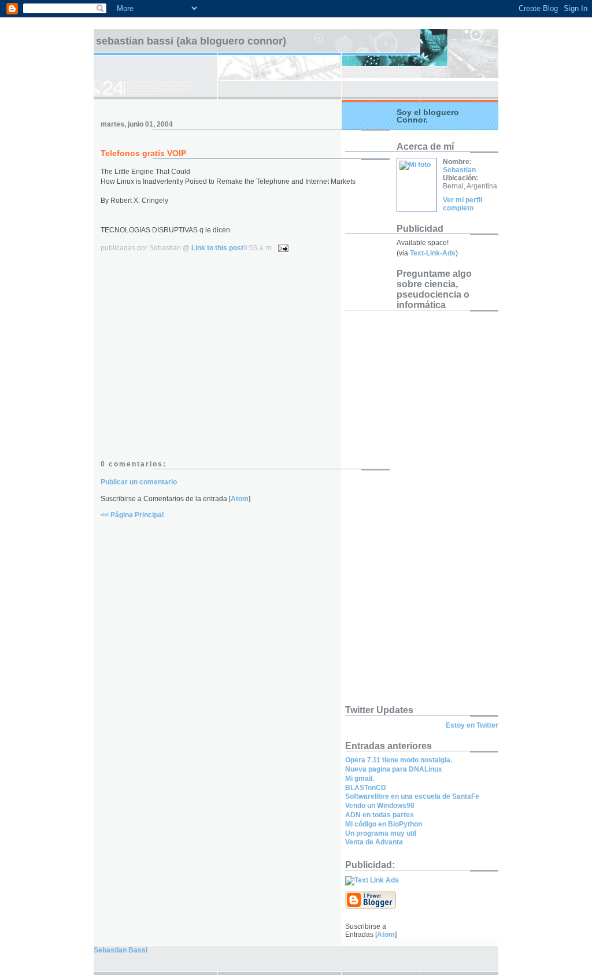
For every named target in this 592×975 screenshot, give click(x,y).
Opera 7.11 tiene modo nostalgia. (398, 760)
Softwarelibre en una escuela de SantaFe (412, 796)
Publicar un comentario (139, 482)
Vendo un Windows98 (380, 806)
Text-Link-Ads (433, 253)
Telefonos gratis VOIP (143, 153)
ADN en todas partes (379, 815)
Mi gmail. (359, 778)
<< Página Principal (132, 515)
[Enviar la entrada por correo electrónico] (281, 248)
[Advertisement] (198, 362)
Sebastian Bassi (120, 950)
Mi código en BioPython (383, 824)
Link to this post (217, 248)
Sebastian (459, 170)
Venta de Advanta (374, 842)
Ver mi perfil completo (462, 204)
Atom (240, 499)
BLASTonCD (365, 788)
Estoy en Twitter (472, 725)
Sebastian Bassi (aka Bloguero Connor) (191, 41)
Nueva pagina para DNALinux (393, 769)
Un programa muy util (380, 833)
